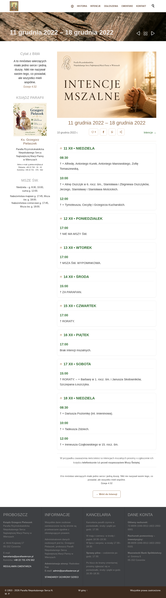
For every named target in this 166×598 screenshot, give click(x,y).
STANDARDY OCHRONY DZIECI (62, 577)
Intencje (150, 132)
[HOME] (72, 6)
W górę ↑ (83, 590)
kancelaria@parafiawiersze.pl (18, 556)
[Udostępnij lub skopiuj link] (120, 132)
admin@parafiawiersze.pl (66, 570)
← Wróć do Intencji (106, 494)
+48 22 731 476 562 (24, 560)
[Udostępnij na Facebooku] (103, 132)
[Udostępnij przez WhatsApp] (112, 132)
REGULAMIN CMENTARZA (17, 566)
